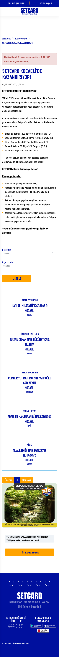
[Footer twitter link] (38, 583)
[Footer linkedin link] (47, 583)
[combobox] (28, 265)
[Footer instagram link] (20, 583)
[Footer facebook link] (11, 583)
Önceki (8, 480)
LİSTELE (17, 278)
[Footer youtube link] (29, 583)
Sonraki (26, 480)
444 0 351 (16, 626)
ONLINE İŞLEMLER (16, 3)
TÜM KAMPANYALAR (29, 552)
